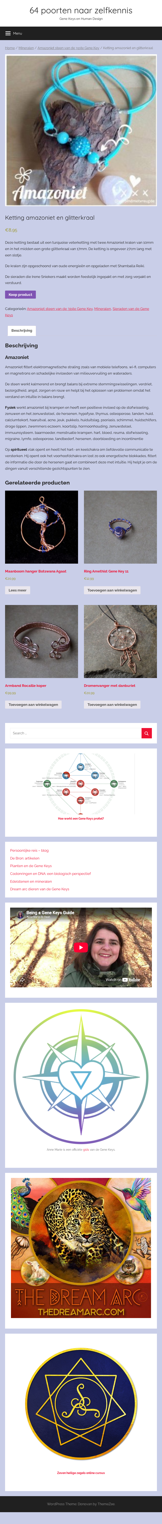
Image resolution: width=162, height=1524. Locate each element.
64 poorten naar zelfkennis (81, 10)
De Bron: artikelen (24, 858)
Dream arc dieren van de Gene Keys (39, 889)
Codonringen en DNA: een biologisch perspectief (50, 874)
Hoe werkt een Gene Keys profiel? (81, 818)
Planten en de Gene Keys (31, 866)
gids (86, 1149)
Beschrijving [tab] (21, 330)
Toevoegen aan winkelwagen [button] (112, 590)
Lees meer (18, 590)
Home (10, 48)
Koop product (20, 294)
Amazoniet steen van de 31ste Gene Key (68, 48)
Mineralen (26, 48)
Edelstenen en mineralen (31, 881)
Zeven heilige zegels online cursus (81, 1473)
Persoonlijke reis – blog (29, 850)
